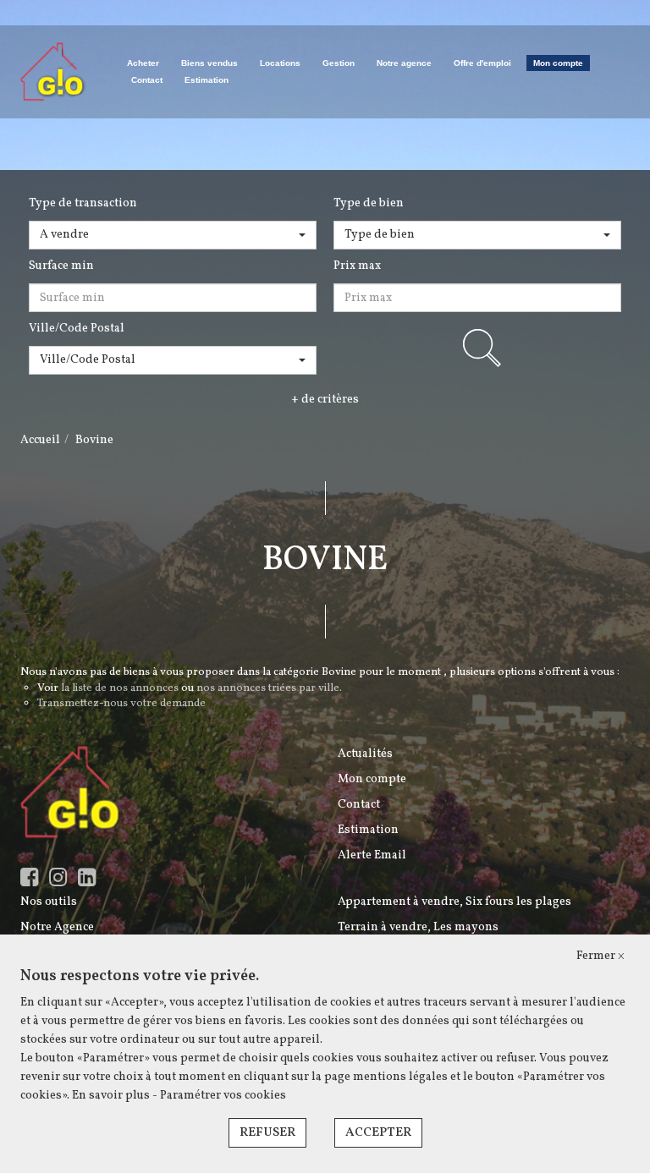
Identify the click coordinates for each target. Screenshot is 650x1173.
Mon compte (558, 63)
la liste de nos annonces (120, 688)
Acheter (143, 63)
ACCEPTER (378, 1133)
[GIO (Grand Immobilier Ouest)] (53, 71)
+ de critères (325, 400)
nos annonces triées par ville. (269, 688)
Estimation (207, 80)
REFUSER (267, 1133)
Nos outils (48, 902)
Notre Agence (57, 927)
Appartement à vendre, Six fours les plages (454, 902)
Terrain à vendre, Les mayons (418, 927)
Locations (280, 63)
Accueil (40, 440)
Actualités (365, 754)
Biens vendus (209, 63)
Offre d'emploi (482, 63)
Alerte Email (372, 855)
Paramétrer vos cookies (223, 1096)
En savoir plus (112, 1096)
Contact (146, 80)
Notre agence (404, 63)
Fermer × (600, 956)
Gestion (338, 63)
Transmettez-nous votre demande (121, 703)
